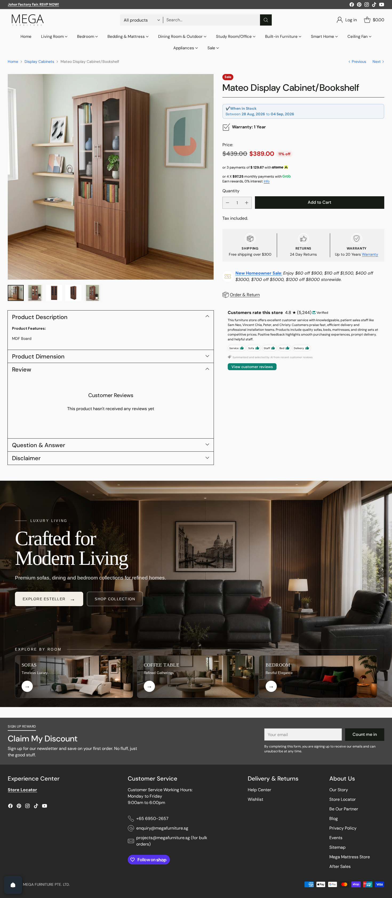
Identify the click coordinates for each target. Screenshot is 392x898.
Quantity (230, 191)
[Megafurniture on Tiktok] (374, 5)
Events (335, 837)
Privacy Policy (343, 828)
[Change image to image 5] (93, 293)
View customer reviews (252, 366)
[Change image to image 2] (35, 293)
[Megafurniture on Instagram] (366, 5)
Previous (359, 61)
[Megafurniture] (28, 20)
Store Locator (342, 799)
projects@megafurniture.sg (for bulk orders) (171, 841)
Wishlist (255, 799)
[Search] (266, 20)
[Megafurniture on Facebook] (351, 5)
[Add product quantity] (246, 203)
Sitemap (337, 847)
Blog (333, 818)
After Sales (340, 866)
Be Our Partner (343, 809)
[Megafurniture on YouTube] (381, 5)
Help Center (259, 790)
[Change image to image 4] (73, 293)
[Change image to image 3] (54, 293)
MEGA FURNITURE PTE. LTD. (46, 884)
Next (377, 61)
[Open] (13, 885)
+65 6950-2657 (152, 818)
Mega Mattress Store (349, 857)
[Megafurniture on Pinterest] (359, 5)
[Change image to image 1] (16, 293)
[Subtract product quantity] (227, 203)
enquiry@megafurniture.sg (162, 828)
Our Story (338, 790)
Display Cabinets (39, 61)
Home (13, 61)
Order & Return (245, 294)
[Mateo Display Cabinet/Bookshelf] (111, 177)
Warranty (370, 254)
